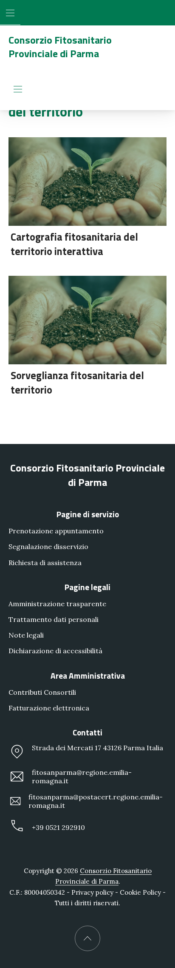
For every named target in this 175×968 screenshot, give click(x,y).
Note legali (26, 635)
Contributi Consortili (42, 692)
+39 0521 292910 (58, 828)
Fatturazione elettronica (48, 708)
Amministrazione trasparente (57, 603)
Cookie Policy (140, 892)
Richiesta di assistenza (45, 562)
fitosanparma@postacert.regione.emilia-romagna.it (95, 801)
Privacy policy (92, 892)
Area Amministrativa (88, 675)
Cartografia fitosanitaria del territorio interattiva (74, 244)
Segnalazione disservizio (48, 547)
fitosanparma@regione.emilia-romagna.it (82, 776)
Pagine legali (87, 587)
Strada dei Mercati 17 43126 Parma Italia (97, 747)
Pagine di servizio (87, 514)
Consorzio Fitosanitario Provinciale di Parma (60, 46)
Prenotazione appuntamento (56, 531)
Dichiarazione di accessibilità (55, 650)
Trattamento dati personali (53, 619)
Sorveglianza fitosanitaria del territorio (77, 382)
